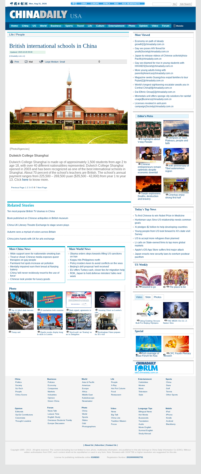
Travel (80, 26)
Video (155, 26)
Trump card (15, 332)
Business (56, 26)
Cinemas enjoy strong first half (175, 196)
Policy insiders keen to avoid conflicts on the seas (96, 263)
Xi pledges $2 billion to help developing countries (161, 227)
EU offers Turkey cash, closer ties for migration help (97, 270)
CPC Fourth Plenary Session (177, 354)
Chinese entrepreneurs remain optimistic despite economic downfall (149, 168)
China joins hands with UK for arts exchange (31, 238)
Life (90, 26)
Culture (100, 26)
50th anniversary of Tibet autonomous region (177, 168)
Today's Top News (145, 209)
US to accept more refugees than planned (157, 238)
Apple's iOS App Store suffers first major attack (159, 249)
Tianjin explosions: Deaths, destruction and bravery (149, 196)
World (43, 26)
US (34, 26)
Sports (69, 26)
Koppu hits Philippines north (85, 260)
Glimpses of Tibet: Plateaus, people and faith (176, 140)
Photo (132, 26)
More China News (19, 249)
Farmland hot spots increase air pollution (32, 263)
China (25, 26)
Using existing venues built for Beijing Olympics (148, 322)
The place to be (177, 287)
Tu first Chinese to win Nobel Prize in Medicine (160, 215)
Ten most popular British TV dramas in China (31, 211)
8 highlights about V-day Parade (149, 140)
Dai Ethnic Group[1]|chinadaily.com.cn (155, 92)
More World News (79, 249)
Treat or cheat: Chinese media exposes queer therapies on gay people (34, 258)
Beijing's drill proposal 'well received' (89, 266)
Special (139, 331)
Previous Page (18, 187)
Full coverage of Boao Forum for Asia (147, 354)
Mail (31, 62)
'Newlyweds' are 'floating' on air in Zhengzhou (79, 333)
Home (14, 26)
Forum (165, 26)
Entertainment (116, 26)
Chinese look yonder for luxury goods (30, 279)
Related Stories (20, 205)
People (20, 34)
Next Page (42, 187)
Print (17, 62)
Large (47, 62)
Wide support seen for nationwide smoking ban (35, 253)
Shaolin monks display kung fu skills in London (50, 333)
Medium (54, 62)
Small (62, 62)
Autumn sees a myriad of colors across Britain (31, 232)
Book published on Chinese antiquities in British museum (37, 218)
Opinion (143, 26)
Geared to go (149, 287)
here (25, 179)
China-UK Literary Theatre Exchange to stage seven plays (38, 225)
